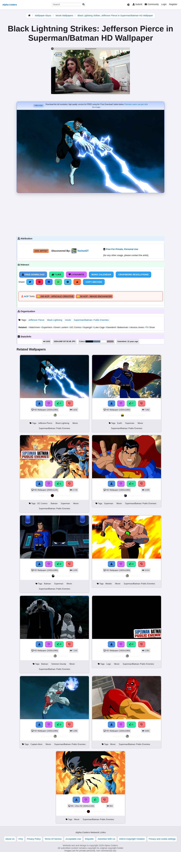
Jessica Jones (137, 327)
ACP (26, 296)
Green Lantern (61, 327)
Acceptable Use (73, 839)
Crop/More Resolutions (133, 274)
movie (68, 320)
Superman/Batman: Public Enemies (91, 320)
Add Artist (41, 251)
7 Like (57, 274)
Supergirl (87, 327)
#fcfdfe (103, 341)
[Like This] (95, 800)
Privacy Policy (34, 839)
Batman (54, 503)
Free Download (34, 274)
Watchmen (34, 327)
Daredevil (110, 327)
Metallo (108, 584)
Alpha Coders (9, 4)
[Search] (84, 4)
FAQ (20, 839)
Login (164, 4)
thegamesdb (135, 495)
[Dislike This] (69, 484)
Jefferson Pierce (36, 320)
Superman (129, 423)
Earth (119, 423)
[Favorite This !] (48, 484)
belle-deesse (62, 575)
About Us (10, 839)
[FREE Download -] (39, 484)
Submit (138, 4)
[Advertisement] (90, 214)
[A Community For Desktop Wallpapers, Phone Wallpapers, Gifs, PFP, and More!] (29, 15)
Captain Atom (36, 744)
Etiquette (89, 839)
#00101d (89, 341)
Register (173, 4)
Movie (75, 423)
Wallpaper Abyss (43, 15)
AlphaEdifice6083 (135, 415)
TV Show (150, 327)
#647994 (96, 341)
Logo (108, 664)
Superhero (47, 327)
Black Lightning (54, 320)
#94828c (110, 341)
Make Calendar (101, 274)
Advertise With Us (106, 839)
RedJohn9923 (63, 495)
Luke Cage (99, 327)
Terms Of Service (53, 839)
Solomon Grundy (58, 664)
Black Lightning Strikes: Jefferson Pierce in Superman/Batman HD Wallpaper (115, 15)
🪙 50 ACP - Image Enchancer (94, 296)
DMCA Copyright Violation (132, 839)
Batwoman (122, 327)
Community (153, 4)
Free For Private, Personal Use (122, 249)
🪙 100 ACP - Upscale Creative (55, 296)
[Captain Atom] (54, 718)
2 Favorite (77, 274)
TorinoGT (83, 250)
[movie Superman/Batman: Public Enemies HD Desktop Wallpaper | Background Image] (90, 793)
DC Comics (75, 327)
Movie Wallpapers (65, 15)
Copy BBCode (94, 282)
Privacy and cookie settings (162, 839)
